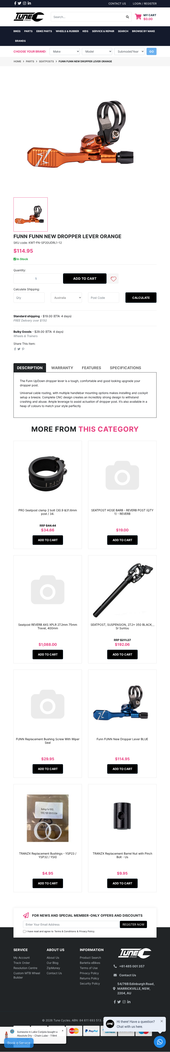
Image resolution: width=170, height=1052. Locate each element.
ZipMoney (53, 968)
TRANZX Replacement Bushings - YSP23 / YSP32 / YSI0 (47, 855)
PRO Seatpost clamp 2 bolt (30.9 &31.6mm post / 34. (47, 511)
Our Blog (52, 962)
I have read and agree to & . (61, 931)
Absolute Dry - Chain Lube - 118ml (37, 1035)
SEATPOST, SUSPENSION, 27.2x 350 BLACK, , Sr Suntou (122, 626)
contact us (117, 3)
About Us (53, 957)
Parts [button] (28, 31)
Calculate (141, 297)
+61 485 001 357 (131, 966)
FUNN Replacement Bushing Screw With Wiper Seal (47, 740)
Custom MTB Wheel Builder (26, 975)
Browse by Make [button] (143, 31)
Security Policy (90, 983)
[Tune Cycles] (29, 16)
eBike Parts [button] (44, 31)
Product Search (90, 957)
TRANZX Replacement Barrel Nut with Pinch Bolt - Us (122, 855)
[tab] (29, 367)
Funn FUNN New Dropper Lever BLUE (122, 739)
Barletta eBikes (90, 962)
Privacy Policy (86, 931)
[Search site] (128, 17)
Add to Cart (85, 278)
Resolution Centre (25, 968)
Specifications (125, 368)
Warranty (62, 368)
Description (29, 368)
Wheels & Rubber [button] (67, 31)
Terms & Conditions (65, 931)
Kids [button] (85, 31)
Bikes (17, 31)
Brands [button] (20, 40)
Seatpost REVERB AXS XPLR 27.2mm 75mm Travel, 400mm (47, 626)
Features (91, 368)
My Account (21, 957)
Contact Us (54, 973)
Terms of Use (89, 968)
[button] (113, 278)
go (151, 51)
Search (123, 31)
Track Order (21, 962)
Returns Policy (89, 978)
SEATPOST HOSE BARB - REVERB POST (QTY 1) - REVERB (122, 511)
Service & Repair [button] (103, 31)
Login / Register (145, 3)
